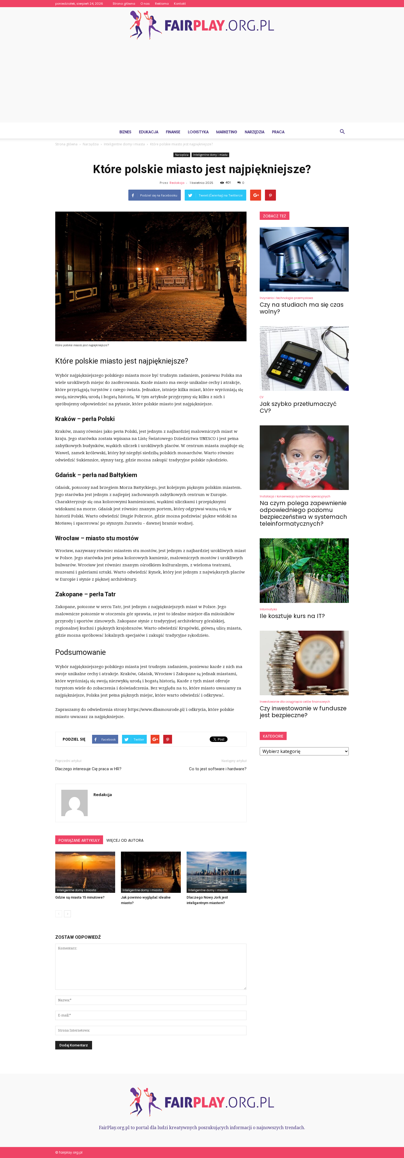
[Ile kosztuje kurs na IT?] (304, 570)
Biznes (125, 132)
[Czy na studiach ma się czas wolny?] (304, 259)
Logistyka (198, 132)
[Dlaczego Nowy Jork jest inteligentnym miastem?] (217, 872)
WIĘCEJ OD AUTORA (124, 840)
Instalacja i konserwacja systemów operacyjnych (295, 496)
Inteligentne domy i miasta (210, 155)
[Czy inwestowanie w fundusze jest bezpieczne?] (304, 663)
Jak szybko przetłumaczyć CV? (298, 407)
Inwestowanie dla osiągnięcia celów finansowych (295, 702)
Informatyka (268, 609)
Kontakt (180, 3)
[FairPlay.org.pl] (202, 25)
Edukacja (148, 132)
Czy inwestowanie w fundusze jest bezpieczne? (303, 711)
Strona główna (124, 3)
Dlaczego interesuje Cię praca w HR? (88, 768)
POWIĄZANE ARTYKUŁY (79, 840)
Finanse (173, 132)
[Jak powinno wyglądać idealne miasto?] (151, 872)
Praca (278, 132)
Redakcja (177, 183)
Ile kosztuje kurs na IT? (292, 616)
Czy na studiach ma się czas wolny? (302, 308)
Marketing (226, 132)
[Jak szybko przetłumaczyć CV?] (304, 358)
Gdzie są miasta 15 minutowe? (79, 897)
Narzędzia (254, 132)
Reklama (162, 3)
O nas (145, 3)
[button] (342, 131)
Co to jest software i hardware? (218, 768)
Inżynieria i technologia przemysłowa (286, 298)
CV (262, 397)
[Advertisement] (202, 84)
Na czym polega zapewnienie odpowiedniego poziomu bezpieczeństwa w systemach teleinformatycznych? (303, 513)
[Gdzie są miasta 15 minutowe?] (85, 872)
